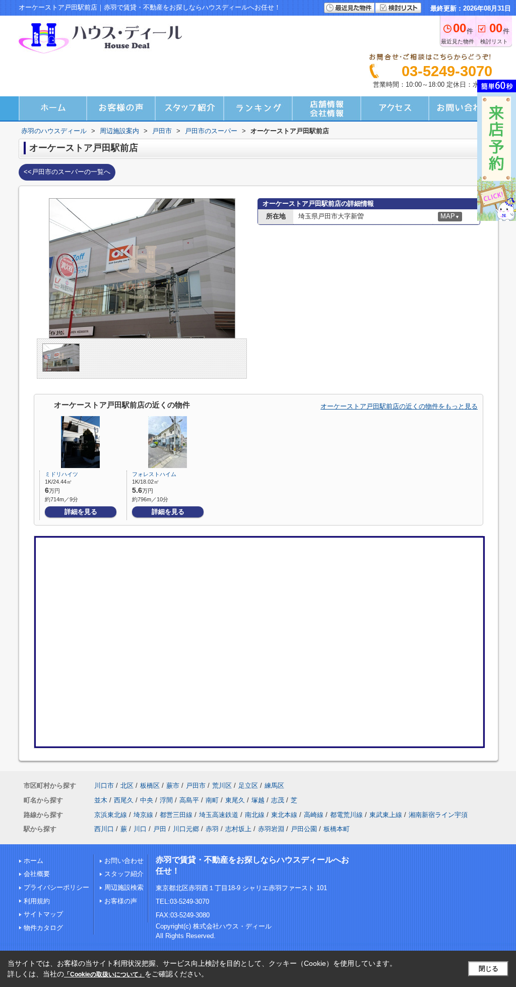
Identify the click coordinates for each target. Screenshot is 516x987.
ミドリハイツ (61, 474)
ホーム (33, 860)
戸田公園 (304, 829)
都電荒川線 (346, 815)
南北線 (255, 815)
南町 (212, 800)
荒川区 (222, 785)
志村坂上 (238, 829)
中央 (146, 800)
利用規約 (37, 901)
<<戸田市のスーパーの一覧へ (67, 172)
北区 (127, 785)
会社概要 (37, 874)
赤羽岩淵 (271, 829)
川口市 (104, 785)
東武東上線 (385, 815)
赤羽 (212, 829)
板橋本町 (337, 829)
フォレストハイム (154, 474)
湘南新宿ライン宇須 (438, 815)
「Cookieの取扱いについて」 (104, 974)
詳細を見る (80, 511)
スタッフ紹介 (124, 874)
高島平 (189, 800)
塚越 (258, 800)
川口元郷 (186, 829)
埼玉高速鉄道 (218, 815)
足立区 (248, 785)
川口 (140, 829)
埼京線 (143, 815)
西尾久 (124, 800)
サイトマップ (43, 914)
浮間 (166, 800)
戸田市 (196, 785)
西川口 (104, 829)
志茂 (277, 800)
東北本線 (284, 815)
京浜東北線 (110, 815)
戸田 (159, 829)
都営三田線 (176, 815)
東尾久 (235, 800)
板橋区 (150, 785)
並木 (100, 800)
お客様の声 (120, 901)
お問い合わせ (124, 860)
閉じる (488, 968)
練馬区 (274, 785)
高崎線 (314, 815)
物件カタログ (43, 928)
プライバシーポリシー (56, 887)
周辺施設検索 (124, 887)
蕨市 (172, 785)
